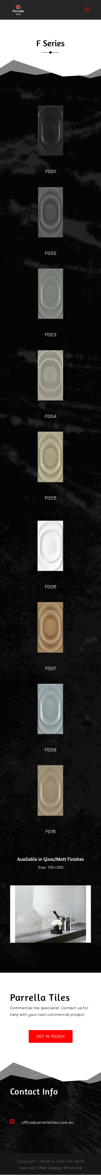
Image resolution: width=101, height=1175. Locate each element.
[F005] (50, 480)
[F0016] (50, 814)
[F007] (50, 651)
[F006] (50, 569)
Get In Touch (51, 1036)
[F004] (50, 399)
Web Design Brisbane (60, 1167)
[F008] (50, 732)
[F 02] (50, 236)
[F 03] (50, 317)
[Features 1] (50, 941)
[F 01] (50, 154)
